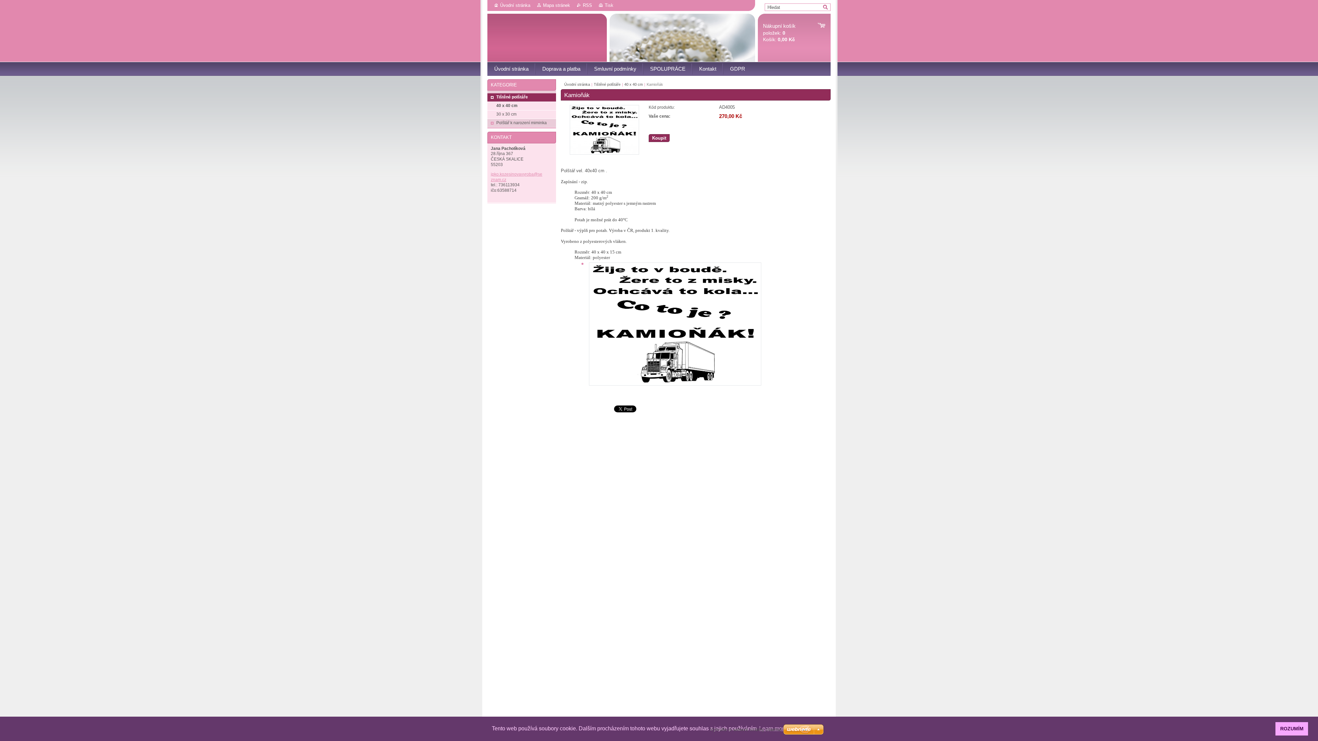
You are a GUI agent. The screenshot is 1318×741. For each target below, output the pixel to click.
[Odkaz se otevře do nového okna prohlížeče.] (604, 153)
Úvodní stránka (515, 5)
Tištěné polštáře (607, 84)
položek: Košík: (779, 32)
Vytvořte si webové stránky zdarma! (746, 729)
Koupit (659, 138)
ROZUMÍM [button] (1292, 728)
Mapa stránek (556, 5)
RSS (587, 5)
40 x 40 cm (633, 84)
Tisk (609, 5)
